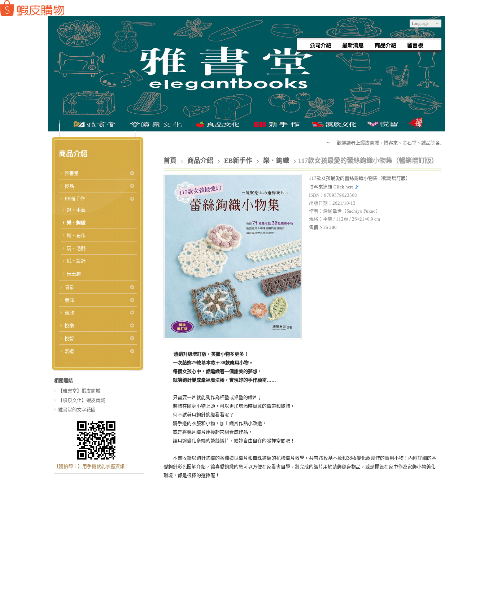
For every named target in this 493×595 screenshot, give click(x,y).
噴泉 (69, 287)
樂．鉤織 (76, 222)
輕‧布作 (76, 235)
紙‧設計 (76, 261)
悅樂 (69, 325)
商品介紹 (201, 160)
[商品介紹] (385, 45)
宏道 (69, 351)
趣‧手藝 (76, 210)
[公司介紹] (320, 45)
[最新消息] (353, 45)
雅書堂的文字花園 (77, 409)
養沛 (69, 300)
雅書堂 (72, 173)
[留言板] (418, 45)
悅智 (69, 338)
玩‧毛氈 (76, 248)
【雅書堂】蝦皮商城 (79, 391)
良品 (69, 186)
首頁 (169, 160)
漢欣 (69, 313)
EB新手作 (75, 198)
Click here (344, 187)
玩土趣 (74, 274)
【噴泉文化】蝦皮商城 (81, 400)
